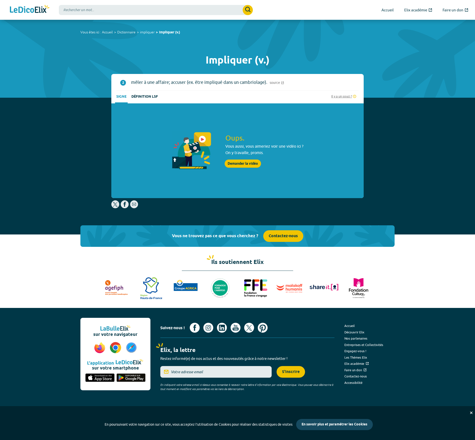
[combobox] (156, 10)
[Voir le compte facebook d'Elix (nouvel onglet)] (195, 328)
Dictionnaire (126, 32)
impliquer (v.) (169, 32)
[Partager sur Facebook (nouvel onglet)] (124, 207)
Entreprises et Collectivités (363, 345)
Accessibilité (353, 383)
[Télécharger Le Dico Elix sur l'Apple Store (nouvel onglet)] (100, 378)
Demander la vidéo (243, 163)
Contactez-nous (283, 236)
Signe (121, 96)
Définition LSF (144, 96)
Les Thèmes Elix (355, 357)
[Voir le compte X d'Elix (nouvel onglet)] (249, 328)
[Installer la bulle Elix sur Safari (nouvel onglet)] (131, 348)
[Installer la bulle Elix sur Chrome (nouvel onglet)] (116, 348)
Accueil (107, 32)
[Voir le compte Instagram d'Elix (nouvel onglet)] (208, 328)
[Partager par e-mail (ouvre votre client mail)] (134, 207)
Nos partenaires (355, 338)
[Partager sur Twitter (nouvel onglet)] (115, 207)
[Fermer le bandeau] (471, 413)
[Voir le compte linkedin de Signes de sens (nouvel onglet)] (222, 328)
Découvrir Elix (354, 332)
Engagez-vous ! (355, 351)
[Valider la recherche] (248, 10)
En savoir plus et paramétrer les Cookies (334, 424)
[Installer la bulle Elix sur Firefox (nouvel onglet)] (100, 348)
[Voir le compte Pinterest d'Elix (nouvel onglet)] (263, 328)
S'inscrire (291, 371)
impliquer (147, 32)
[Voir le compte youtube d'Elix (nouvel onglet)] (235, 328)
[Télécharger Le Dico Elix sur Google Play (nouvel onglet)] (131, 378)
